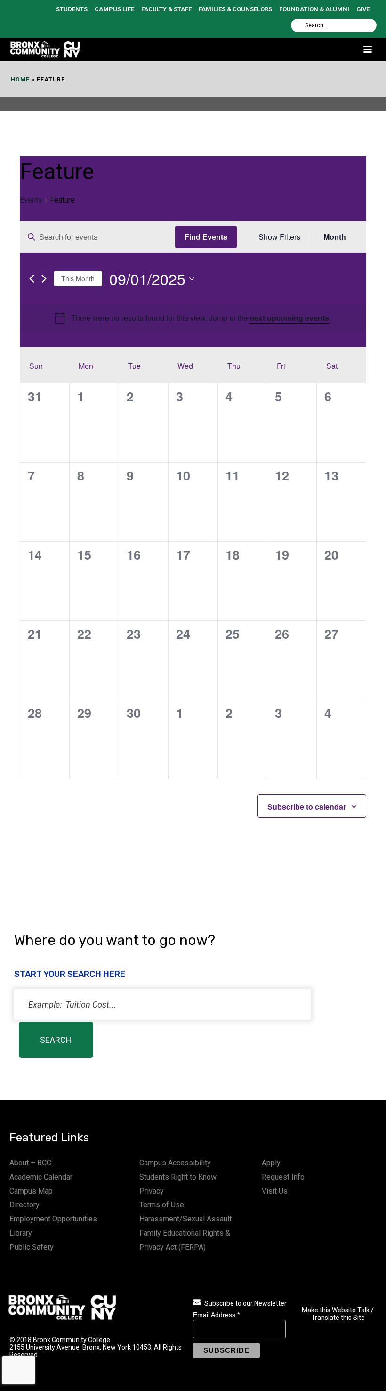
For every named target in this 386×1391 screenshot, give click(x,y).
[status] (162, 1004)
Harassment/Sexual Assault (185, 1218)
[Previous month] (31, 278)
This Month (78, 278)
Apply (271, 1162)
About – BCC (30, 1162)
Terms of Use (161, 1204)
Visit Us (275, 1191)
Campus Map (31, 1191)
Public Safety (31, 1247)
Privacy (151, 1191)
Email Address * (216, 1314)
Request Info (283, 1176)
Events (31, 199)
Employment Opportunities (53, 1218)
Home (20, 79)
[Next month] (44, 278)
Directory (24, 1204)
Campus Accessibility (175, 1162)
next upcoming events (289, 317)
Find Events (206, 236)
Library (20, 1232)
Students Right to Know (178, 1176)
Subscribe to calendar (306, 806)
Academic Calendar (40, 1176)
